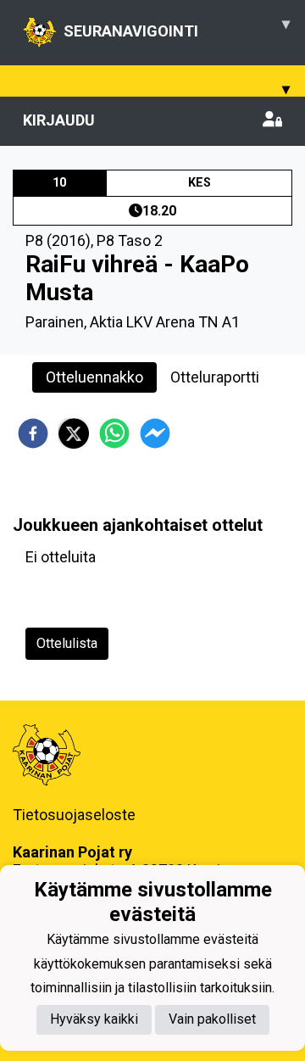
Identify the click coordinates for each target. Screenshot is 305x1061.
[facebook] (33, 433)
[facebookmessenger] (155, 433)
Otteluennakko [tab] (94, 377)
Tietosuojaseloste (74, 815)
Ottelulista (66, 643)
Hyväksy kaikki (94, 1019)
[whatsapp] (114, 433)
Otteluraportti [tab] (214, 377)
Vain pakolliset (212, 1019)
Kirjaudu (59, 120)
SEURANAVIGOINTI (177, 27)
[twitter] (73, 433)
